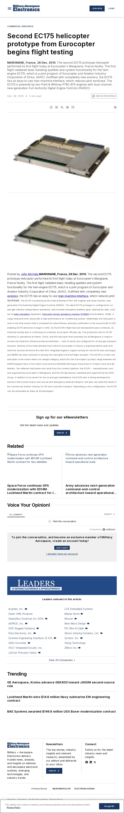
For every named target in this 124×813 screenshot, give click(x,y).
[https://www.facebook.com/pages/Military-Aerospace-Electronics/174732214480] (86, 762)
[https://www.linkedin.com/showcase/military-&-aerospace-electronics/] (90, 762)
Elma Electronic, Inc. (20, 633)
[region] (62, 522)
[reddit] (67, 107)
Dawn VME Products (20, 613)
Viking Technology (75, 642)
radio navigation (22, 314)
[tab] (16, 514)
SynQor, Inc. (71, 638)
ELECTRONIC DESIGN (84, 789)
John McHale (30, 274)
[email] (72, 107)
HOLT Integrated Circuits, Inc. (25, 647)
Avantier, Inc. (15, 608)
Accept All (109, 806)
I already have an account (62, 553)
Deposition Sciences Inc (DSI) (26, 618)
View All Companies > (62, 660)
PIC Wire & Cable (74, 628)
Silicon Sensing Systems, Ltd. (81, 633)
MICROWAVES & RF (62, 789)
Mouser (68, 618)
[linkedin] (56, 107)
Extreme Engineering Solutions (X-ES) (30, 638)
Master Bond (71, 613)
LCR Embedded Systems (78, 608)
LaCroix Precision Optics (22, 652)
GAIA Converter (17, 642)
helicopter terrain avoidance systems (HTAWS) (65, 314)
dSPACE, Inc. (16, 623)
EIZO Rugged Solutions (21, 628)
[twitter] (62, 107)
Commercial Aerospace (20, 26)
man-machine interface (73, 296)
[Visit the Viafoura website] (108, 529)
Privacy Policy (13, 807)
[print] (115, 107)
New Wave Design (75, 623)
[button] (9, 8)
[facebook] (51, 107)
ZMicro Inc (70, 647)
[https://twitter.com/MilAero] (94, 762)
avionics (12, 296)
